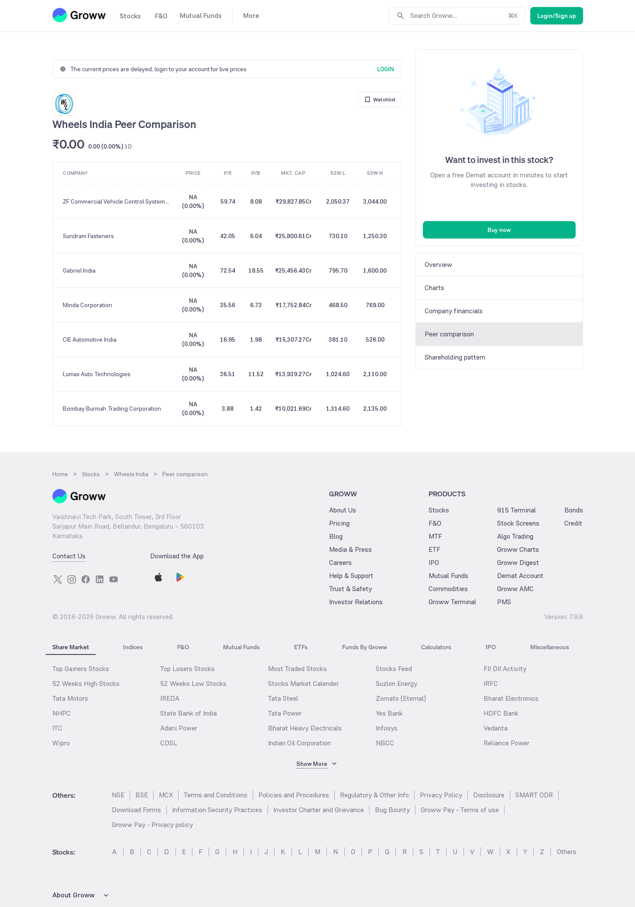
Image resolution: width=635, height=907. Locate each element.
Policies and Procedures (293, 795)
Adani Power (178, 728)
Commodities (448, 588)
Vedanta (496, 728)
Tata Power (285, 713)
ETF (434, 549)
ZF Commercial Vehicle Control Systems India (117, 201)
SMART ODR (534, 795)
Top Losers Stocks (187, 668)
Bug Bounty (392, 809)
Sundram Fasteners (88, 236)
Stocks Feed (394, 668)
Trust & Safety (350, 588)
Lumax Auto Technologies (96, 374)
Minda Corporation (87, 305)
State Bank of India (188, 713)
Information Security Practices (217, 809)
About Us (342, 510)
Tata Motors (70, 698)
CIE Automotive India (90, 339)
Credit (573, 523)
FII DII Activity (505, 668)
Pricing (339, 523)
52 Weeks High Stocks (86, 683)
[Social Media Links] (57, 579)
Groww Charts (518, 549)
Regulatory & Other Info (374, 795)
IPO (434, 562)
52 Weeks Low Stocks (193, 683)
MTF (435, 536)
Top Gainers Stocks (80, 668)
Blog (336, 536)
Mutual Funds (448, 575)
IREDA (169, 698)
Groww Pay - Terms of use (460, 809)
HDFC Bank (501, 713)
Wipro (61, 743)
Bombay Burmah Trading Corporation (112, 408)
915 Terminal (516, 510)
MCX (166, 795)
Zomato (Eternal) (401, 698)
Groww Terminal (452, 601)
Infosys (387, 728)
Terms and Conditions (215, 795)
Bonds (573, 510)
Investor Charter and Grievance (318, 809)
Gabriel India (79, 270)
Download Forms (136, 809)
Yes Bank (389, 713)
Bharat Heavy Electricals (305, 728)
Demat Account (520, 575)
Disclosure (489, 795)
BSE (141, 795)
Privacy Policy (441, 795)
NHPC (61, 713)
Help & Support (351, 575)
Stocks (439, 510)
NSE (118, 795)
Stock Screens (518, 523)
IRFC (491, 683)
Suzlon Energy (396, 683)
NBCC (385, 743)
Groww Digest (518, 562)
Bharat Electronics (511, 698)
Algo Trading (515, 536)
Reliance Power (506, 743)
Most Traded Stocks (297, 668)
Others (567, 851)
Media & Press (350, 549)
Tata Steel (283, 698)
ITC (57, 728)
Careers (340, 562)
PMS (504, 601)
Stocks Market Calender (303, 683)
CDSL (168, 743)
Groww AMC (515, 588)
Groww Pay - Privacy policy (152, 824)
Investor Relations (356, 601)
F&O (435, 523)
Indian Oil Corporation (299, 743)
